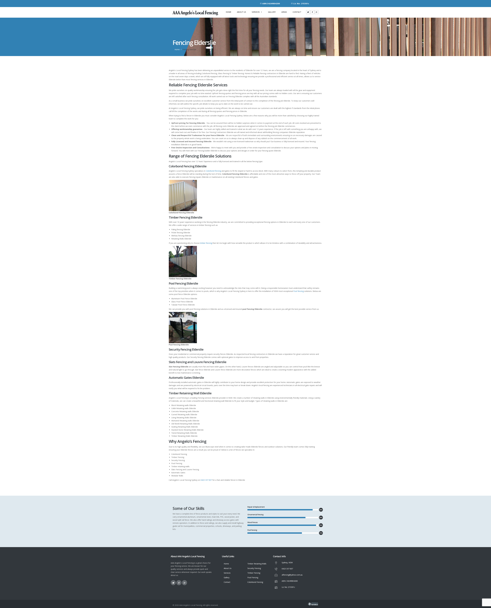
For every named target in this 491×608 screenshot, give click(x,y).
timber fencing (206, 243)
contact (297, 12)
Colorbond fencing (213, 171)
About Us (241, 12)
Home (228, 12)
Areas (284, 12)
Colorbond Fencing (255, 582)
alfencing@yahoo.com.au (292, 575)
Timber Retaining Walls (256, 563)
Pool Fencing (252, 577)
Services (256, 12)
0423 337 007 (206, 480)
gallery (272, 12)
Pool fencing (298, 291)
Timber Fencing (253, 573)
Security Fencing (254, 568)
